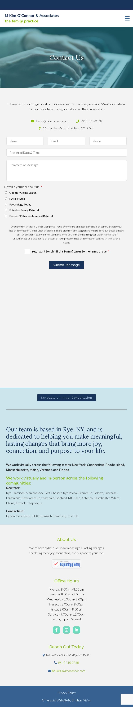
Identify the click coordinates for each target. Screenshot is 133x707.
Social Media (17, 198)
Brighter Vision (81, 700)
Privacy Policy (66, 693)
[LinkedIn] (76, 630)
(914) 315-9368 (68, 662)
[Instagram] (66, 630)
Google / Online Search (23, 192)
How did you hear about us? (23, 187)
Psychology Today (20, 204)
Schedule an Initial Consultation (66, 397)
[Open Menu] (127, 18)
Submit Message (66, 265)
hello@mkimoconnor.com (68, 671)
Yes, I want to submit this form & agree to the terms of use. (70, 251)
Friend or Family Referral (24, 210)
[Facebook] (56, 630)
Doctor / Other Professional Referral (31, 216)
